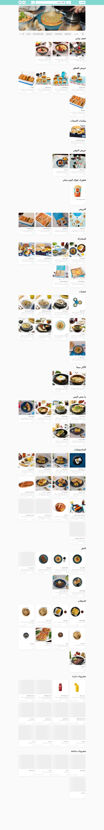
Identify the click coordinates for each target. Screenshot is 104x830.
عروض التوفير (49, 34)
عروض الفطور (68, 34)
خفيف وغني (76, 34)
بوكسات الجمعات (58, 34)
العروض (28, 34)
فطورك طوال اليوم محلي (38, 34)
